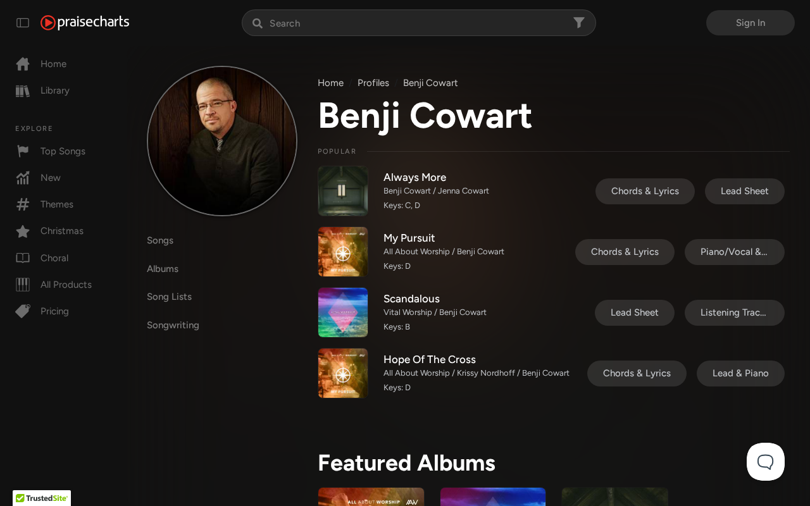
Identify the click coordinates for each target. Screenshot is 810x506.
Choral (54, 258)
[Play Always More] (343, 191)
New (50, 177)
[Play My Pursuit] (343, 251)
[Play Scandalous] (343, 312)
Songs (160, 240)
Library (55, 90)
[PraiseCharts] (84, 22)
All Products (66, 284)
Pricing (54, 311)
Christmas (62, 231)
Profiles (373, 83)
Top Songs (62, 151)
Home (53, 64)
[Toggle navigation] (22, 22)
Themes (56, 204)
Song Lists (169, 296)
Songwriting (173, 325)
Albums (162, 269)
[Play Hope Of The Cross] (343, 373)
